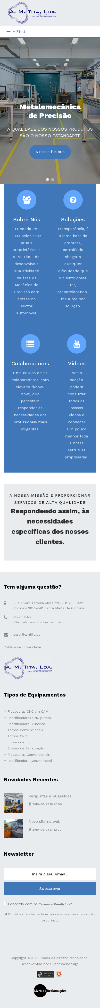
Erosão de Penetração (26, 748)
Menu (18, 31)
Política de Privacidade (22, 647)
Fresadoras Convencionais (29, 754)
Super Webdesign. (65, 964)
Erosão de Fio (19, 742)
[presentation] (10, 109)
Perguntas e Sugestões (50, 796)
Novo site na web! (45, 821)
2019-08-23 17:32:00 (46, 829)
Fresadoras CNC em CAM (28, 711)
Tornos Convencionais (25, 730)
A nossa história (50, 151)
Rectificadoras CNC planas (29, 718)
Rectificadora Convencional (30, 761)
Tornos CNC (17, 736)
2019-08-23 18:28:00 (46, 804)
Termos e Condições (54, 904)
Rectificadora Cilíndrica (26, 724)
